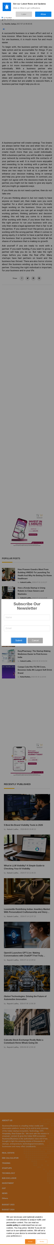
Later (32, 13)
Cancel (35, 640)
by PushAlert (8, 16)
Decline (42, 1241)
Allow (46, 13)
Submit (18, 640)
